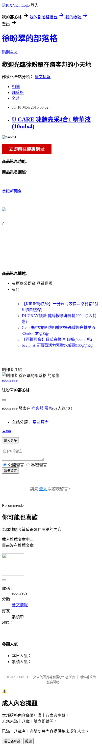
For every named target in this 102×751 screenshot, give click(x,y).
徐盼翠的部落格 (29, 38)
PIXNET (22, 677)
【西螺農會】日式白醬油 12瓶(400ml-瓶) (57, 339)
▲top (6, 431)
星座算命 (41, 422)
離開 (28, 741)
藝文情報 (43, 77)
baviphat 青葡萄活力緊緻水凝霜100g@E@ (58, 345)
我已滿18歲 (12, 741)
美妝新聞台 (12, 191)
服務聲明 (53, 682)
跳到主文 (10, 52)
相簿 (16, 87)
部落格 (18, 92)
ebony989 (10, 380)
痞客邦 (37, 408)
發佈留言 (10, 471)
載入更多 (10, 440)
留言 (48, 408)
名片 (16, 98)
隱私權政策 (88, 677)
